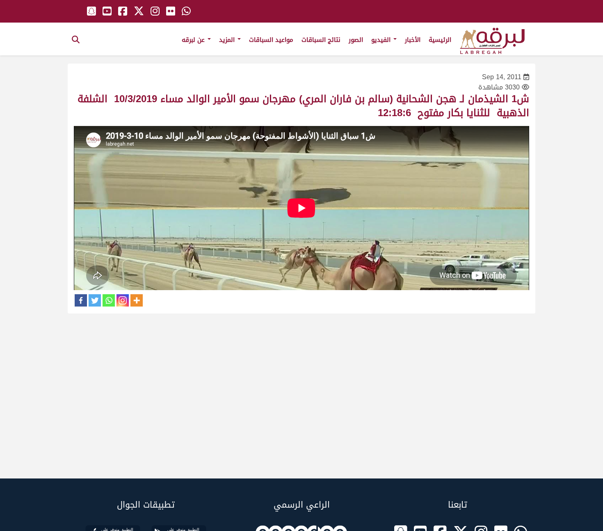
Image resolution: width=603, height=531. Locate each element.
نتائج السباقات (321, 40)
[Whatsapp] (109, 300)
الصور (356, 40)
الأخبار (412, 40)
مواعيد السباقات (271, 40)
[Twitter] (95, 300)
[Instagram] (122, 300)
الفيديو (382, 40)
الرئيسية (440, 40)
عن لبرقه (194, 40)
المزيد (228, 40)
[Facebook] (81, 300)
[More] (136, 300)
